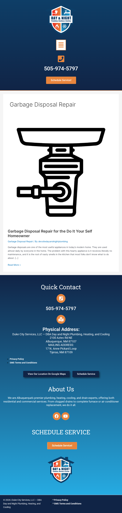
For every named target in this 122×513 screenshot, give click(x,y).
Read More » (14, 264)
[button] (61, 45)
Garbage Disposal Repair (20, 241)
